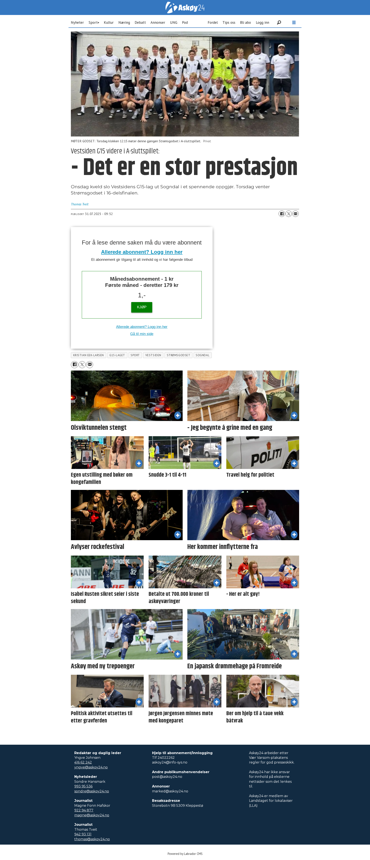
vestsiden (153, 355)
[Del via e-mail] (295, 214)
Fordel (213, 22)
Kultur (108, 22)
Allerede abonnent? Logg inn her (141, 252)
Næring (124, 22)
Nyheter (77, 22)
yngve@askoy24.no (91, 767)
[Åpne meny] (294, 22)
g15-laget (117, 355)
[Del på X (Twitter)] (288, 214)
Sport (93, 22)
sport (135, 355)
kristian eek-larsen (88, 355)
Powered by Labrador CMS (185, 854)
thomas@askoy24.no (92, 839)
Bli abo (245, 22)
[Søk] (279, 22)
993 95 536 (83, 786)
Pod (185, 22)
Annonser (158, 22)
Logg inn (262, 22)
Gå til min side (141, 334)
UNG (173, 22)
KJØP (141, 307)
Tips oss (228, 22)
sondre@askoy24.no (91, 791)
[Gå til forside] (185, 7)
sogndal (202, 355)
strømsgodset (178, 355)
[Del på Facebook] (282, 214)
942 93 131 (82, 834)
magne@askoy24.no (91, 815)
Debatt (140, 22)
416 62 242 (83, 762)
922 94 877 (83, 810)
